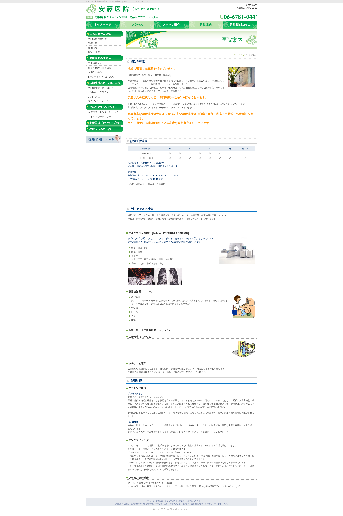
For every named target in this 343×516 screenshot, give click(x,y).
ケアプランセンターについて (103, 112)
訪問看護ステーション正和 (105, 82)
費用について (95, 47)
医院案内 (180, 501)
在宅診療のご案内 (99, 129)
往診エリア (94, 52)
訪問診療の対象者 (97, 39)
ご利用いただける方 (98, 92)
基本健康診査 (95, 63)
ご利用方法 (94, 96)
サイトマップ (223, 504)
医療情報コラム (192, 501)
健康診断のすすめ (99, 58)
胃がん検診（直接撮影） (101, 67)
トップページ (148, 501)
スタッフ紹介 (170, 501)
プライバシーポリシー (99, 101)
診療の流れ (94, 43)
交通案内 (159, 501)
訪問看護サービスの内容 (101, 87)
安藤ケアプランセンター (103, 107)
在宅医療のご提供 (99, 33)
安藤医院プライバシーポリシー (105, 122)
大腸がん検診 (95, 72)
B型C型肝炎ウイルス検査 (101, 76)
